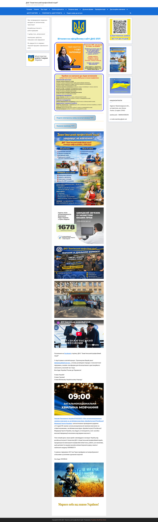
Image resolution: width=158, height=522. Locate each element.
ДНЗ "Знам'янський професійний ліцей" (42, 3)
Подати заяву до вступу (74, 13)
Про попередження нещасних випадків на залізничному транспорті (37, 22)
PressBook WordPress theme (98, 520)
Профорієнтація (100, 9)
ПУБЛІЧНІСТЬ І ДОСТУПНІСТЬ (52, 13)
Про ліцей (44, 9)
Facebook (67, 353)
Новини (36, 9)
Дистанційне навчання (117, 9)
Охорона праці (73, 9)
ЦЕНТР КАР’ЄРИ (32, 13)
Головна (29, 9)
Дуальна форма (88, 9)
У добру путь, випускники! (36, 34)
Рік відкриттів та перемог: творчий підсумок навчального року (38, 45)
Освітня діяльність (58, 9)
